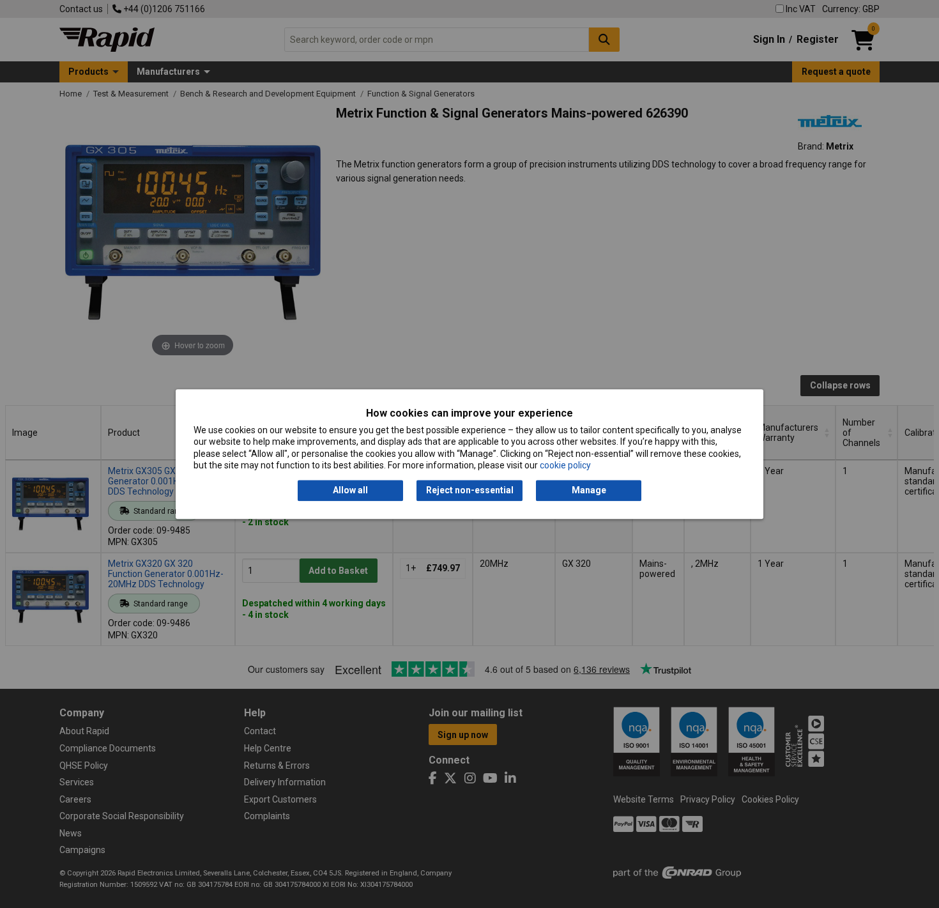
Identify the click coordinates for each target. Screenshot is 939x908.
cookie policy (565, 465)
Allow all (350, 491)
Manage (589, 491)
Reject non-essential (470, 491)
